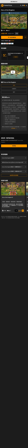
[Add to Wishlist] (25, 37)
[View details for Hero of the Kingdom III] (13, 188)
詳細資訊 (14, 88)
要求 (14, 92)
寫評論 (14, 146)
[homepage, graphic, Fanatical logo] (6, 5)
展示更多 (13, 128)
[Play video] (13, 72)
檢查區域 (12, 40)
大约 (14, 85)
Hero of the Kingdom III (7, 197)
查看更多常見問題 (14, 175)
